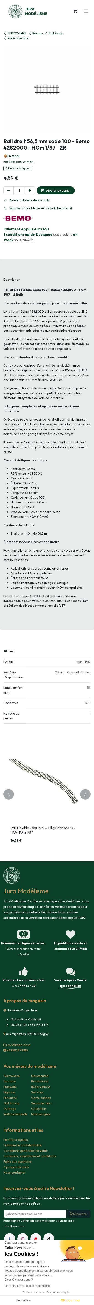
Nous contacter (14, 1172)
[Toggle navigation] (86, 11)
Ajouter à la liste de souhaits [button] (29, 200)
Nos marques (40, 1114)
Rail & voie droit (19, 38)
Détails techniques (17, 168)
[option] (47, 794)
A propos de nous (16, 1167)
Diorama (9, 1081)
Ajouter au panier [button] (58, 190)
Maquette (10, 1087)
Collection (38, 1109)
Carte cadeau (41, 1098)
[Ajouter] (30, 190)
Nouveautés (39, 1076)
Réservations (40, 1087)
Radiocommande (15, 1114)
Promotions (39, 1081)
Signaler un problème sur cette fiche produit (40, 208)
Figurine (9, 1092)
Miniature (10, 1098)
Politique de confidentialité (22, 1145)
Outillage (9, 1109)
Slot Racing (11, 1103)
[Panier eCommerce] (75, 11)
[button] (8, 794)
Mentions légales (15, 1140)
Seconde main (41, 1103)
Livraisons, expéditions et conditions (29, 1156)
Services (37, 1092)
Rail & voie (56, 33)
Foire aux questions (17, 1162)
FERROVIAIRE (17, 33)
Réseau (37, 33)
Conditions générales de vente (25, 1151)
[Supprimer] (8, 190)
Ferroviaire (11, 1076)
